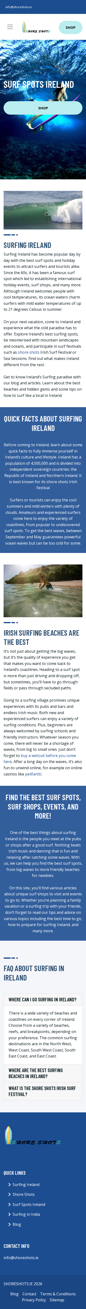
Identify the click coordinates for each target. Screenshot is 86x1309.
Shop (70, 27)
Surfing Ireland (26, 1184)
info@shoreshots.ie (18, 7)
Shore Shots (24, 1194)
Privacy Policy (34, 1300)
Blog (17, 1224)
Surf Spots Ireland (29, 1204)
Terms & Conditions (58, 1294)
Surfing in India (26, 1214)
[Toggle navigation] (10, 26)
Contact (29, 1294)
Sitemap (57, 1300)
